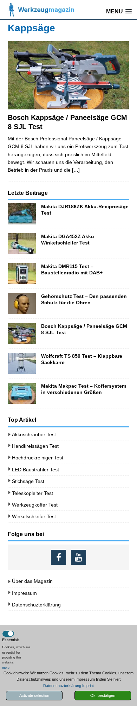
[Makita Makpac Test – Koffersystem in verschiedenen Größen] (22, 393)
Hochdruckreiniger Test (37, 457)
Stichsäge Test (28, 481)
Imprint (88, 685)
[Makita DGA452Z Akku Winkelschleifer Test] (22, 243)
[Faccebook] (58, 557)
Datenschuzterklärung (36, 605)
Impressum (24, 593)
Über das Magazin (32, 581)
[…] (76, 170)
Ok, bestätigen (102, 695)
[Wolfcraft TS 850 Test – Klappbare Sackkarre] (22, 363)
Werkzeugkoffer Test (35, 505)
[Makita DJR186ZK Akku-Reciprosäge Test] (22, 213)
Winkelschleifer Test (34, 516)
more (5, 667)
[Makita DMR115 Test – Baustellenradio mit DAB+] (22, 273)
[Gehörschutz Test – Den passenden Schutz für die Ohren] (22, 303)
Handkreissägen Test (35, 446)
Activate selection (34, 695)
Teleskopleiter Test (32, 493)
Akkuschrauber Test (34, 434)
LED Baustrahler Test (35, 469)
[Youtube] (78, 557)
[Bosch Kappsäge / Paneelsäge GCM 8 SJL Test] (68, 75)
